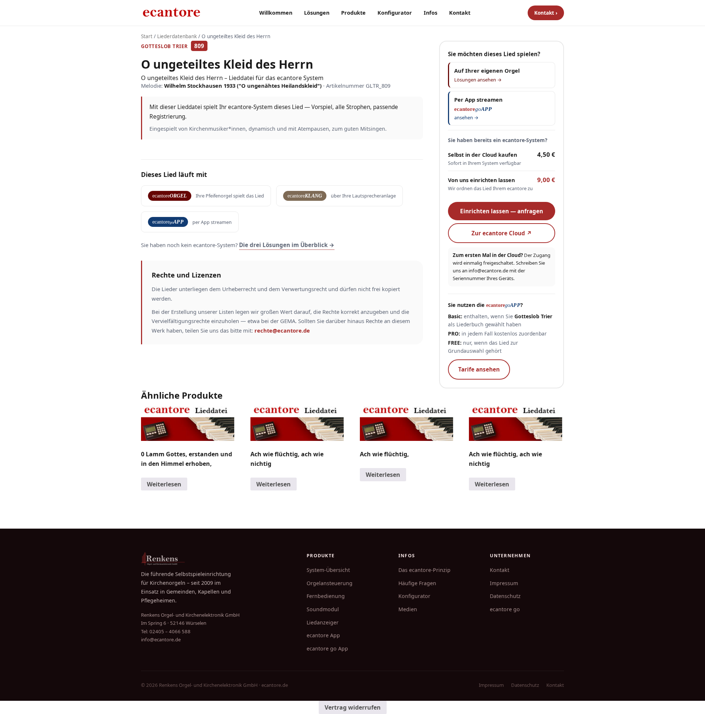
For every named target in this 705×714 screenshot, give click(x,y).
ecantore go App (327, 648)
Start (146, 36)
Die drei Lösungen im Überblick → (287, 245)
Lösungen (316, 12)
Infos (430, 12)
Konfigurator (394, 12)
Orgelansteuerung (329, 583)
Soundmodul (323, 609)
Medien (407, 609)
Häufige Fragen (417, 583)
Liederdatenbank (177, 36)
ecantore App (323, 635)
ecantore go (505, 609)
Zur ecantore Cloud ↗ (501, 233)
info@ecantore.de (488, 270)
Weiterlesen (164, 484)
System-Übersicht (328, 569)
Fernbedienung (326, 595)
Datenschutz (505, 595)
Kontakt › (545, 12)
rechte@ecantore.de (282, 330)
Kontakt (459, 12)
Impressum (504, 583)
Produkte (353, 12)
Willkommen (275, 12)
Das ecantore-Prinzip (424, 569)
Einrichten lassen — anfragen (501, 211)
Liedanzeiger (323, 622)
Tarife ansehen (479, 369)
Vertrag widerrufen (353, 707)
